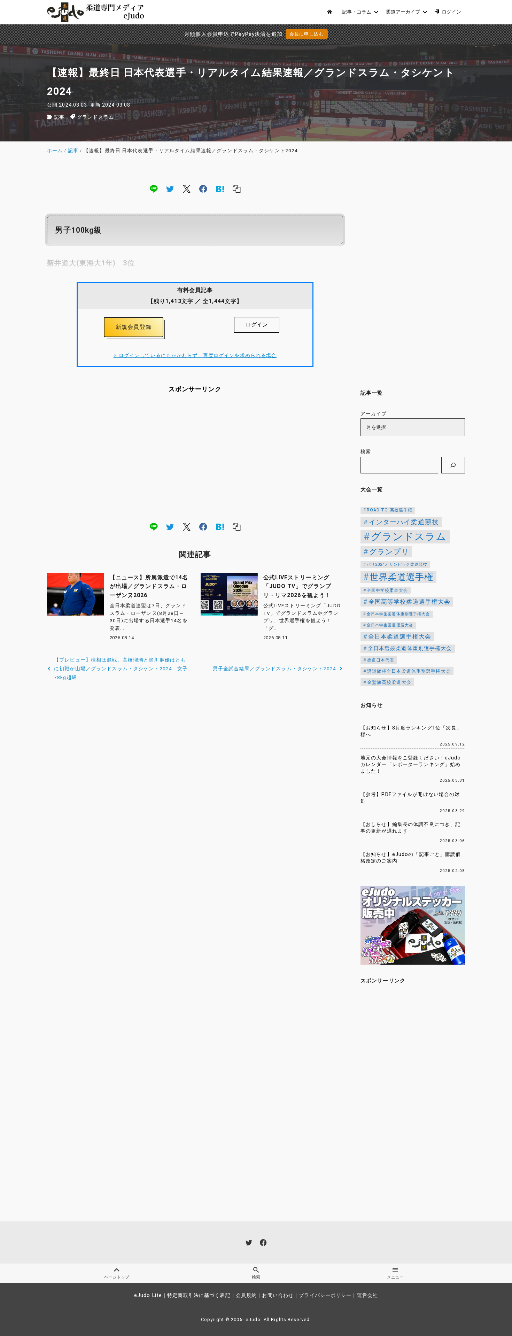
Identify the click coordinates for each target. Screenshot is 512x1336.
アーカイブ (373, 414)
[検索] (453, 465)
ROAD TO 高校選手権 (390, 510)
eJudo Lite (148, 1295)
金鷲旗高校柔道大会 (389, 682)
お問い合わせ (278, 1295)
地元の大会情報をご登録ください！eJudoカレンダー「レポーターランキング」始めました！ (410, 764)
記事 (59, 117)
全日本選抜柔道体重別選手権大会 (410, 648)
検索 (365, 452)
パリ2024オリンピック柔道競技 (397, 564)
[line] (153, 188)
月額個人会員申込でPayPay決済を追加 (233, 34)
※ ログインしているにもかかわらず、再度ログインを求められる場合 (195, 355)
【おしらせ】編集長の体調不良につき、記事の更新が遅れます (410, 827)
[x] (187, 188)
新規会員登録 (134, 327)
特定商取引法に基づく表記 (198, 1295)
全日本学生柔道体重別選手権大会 (398, 614)
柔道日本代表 (381, 660)
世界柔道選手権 (402, 577)
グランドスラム (95, 117)
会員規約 (246, 1295)
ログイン (257, 324)
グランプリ (389, 551)
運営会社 (367, 1295)
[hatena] (220, 188)
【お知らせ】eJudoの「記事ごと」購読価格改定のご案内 (410, 857)
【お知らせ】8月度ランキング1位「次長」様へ (410, 731)
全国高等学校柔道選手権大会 (410, 601)
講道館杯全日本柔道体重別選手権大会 (409, 671)
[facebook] (203, 188)
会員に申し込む (306, 34)
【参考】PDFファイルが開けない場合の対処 (410, 797)
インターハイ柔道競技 (404, 522)
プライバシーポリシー (325, 1295)
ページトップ (116, 1277)
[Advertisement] (195, 457)
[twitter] (170, 188)
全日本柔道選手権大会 (399, 636)
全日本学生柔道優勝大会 (390, 625)
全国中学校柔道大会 (387, 590)
